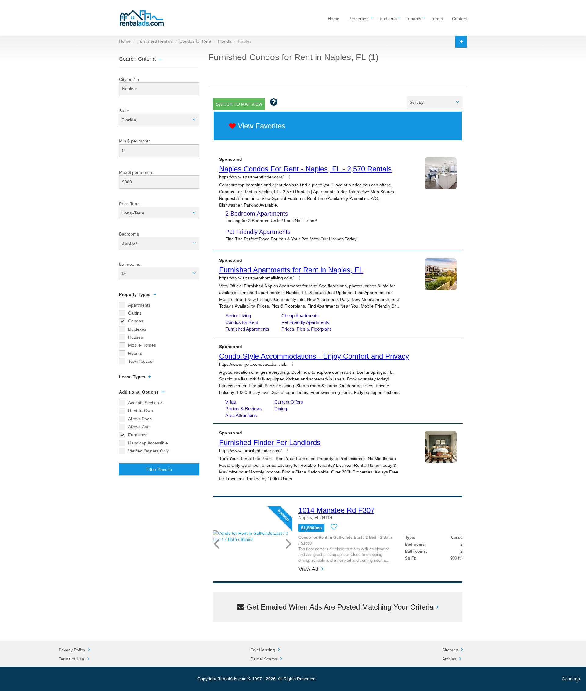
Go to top (571, 678)
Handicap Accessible (148, 443)
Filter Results (159, 469)
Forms (436, 18)
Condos (135, 321)
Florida (224, 41)
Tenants (413, 18)
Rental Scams (263, 659)
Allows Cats (139, 426)
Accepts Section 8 (145, 402)
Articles (449, 659)
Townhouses (140, 361)
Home (333, 18)
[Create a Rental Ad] (461, 42)
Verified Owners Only (148, 450)
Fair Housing (262, 649)
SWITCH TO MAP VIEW (239, 104)
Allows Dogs (140, 418)
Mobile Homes (142, 345)
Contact (459, 18)
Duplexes (137, 329)
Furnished (138, 434)
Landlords (387, 18)
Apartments (139, 305)
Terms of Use (71, 659)
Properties (358, 18)
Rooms (135, 353)
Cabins (135, 313)
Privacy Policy (72, 649)
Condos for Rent (195, 41)
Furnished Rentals (155, 41)
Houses (135, 337)
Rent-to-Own (140, 410)
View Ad (308, 569)
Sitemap (450, 649)
